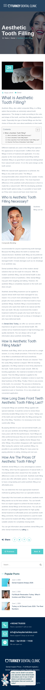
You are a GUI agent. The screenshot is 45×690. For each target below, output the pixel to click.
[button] (5, 680)
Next (36, 551)
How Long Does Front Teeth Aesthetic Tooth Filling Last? (23, 140)
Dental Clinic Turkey (11, 324)
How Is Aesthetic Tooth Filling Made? (18, 137)
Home (6, 38)
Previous (10, 551)
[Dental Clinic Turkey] (22, 5)
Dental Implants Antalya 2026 (22, 583)
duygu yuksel (8, 93)
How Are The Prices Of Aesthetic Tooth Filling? (21, 142)
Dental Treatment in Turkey (15, 670)
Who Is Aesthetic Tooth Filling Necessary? (19, 135)
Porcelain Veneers (32, 670)
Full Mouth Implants (30, 667)
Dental (19, 93)
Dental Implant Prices (13, 667)
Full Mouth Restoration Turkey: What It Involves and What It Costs (26, 596)
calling (23, 530)
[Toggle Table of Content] (36, 130)
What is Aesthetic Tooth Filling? (15, 133)
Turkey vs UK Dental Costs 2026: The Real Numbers (27, 607)
